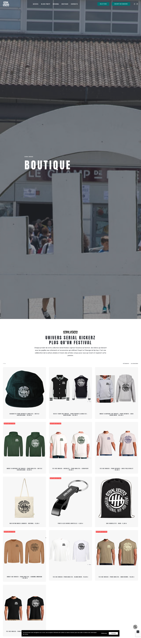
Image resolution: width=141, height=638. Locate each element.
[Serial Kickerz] (6, 3)
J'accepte (113, 633)
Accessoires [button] (134, 363)
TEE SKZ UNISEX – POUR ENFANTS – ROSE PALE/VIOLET (116, 469)
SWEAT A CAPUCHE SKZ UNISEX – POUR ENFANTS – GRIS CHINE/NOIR (116, 414)
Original (56, 4)
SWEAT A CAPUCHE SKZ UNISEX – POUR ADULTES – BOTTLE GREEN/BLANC (24, 469)
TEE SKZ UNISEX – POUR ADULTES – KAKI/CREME (116, 577)
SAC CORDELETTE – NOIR (116, 523)
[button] (24, 388)
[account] (135, 4)
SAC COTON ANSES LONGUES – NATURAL (24, 523)
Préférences (104, 633)
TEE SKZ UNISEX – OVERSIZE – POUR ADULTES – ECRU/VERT (70, 469)
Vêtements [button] (126, 363)
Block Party (45, 4)
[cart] (137, 4)
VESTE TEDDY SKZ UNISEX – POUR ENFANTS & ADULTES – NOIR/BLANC (70, 414)
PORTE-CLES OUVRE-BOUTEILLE (70, 523)
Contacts (74, 4)
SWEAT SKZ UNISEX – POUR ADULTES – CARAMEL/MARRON (24, 577)
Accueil (36, 4)
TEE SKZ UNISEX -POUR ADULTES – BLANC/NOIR (70, 577)
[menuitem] (36, 4)
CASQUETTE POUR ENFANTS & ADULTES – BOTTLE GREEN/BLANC (24, 414)
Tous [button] (4, 363)
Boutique (65, 4)
